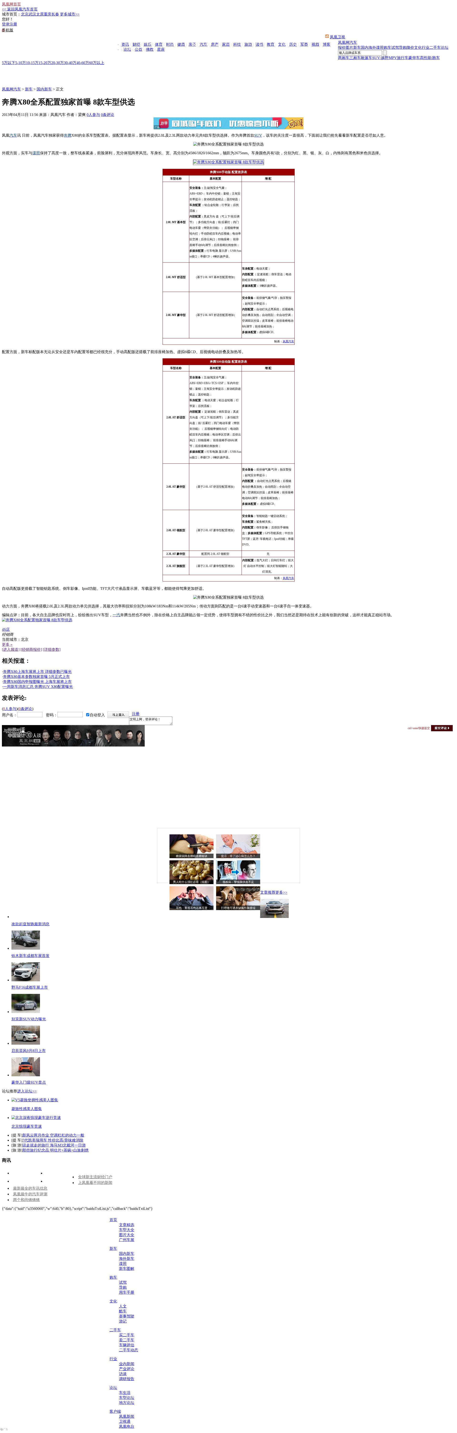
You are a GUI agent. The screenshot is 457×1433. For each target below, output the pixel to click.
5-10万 (20, 63)
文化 (282, 44)
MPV (393, 58)
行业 (425, 47)
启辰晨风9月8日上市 (28, 1051)
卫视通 (124, 1421)
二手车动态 (128, 1350)
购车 (387, 47)
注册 (13, 24)
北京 (25, 14)
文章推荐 (267, 892)
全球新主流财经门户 (95, 1177)
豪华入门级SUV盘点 (28, 1082)
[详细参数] (51, 649)
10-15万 (32, 63)
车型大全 (126, 1230)
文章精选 (126, 1225)
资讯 (125, 44)
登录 (6, 24)
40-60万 (82, 63)
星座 (161, 49)
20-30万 (57, 63)
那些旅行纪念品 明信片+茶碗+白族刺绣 (55, 1150)
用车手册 (126, 1292)
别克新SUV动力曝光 (28, 1019)
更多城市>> (69, 14)
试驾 (395, 47)
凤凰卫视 (337, 37)
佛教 (150, 49)
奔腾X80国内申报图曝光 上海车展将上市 (37, 682)
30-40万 (70, 63)
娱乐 (147, 44)
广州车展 (126, 1240)
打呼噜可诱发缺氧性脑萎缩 (238, 908)
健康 (181, 44)
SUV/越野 (380, 58)
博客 (326, 44)
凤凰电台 (126, 1426)
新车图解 (126, 1269)
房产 (215, 44)
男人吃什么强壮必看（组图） (191, 882)
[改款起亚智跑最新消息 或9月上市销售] (274, 917)
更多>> (281, 892)
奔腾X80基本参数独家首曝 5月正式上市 (36, 677)
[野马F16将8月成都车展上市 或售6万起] (25, 980)
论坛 (127, 49)
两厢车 (343, 58)
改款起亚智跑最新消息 (30, 924)
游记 (123, 1321)
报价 (342, 47)
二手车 (435, 47)
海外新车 (126, 1259)
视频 (315, 44)
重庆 (47, 14)
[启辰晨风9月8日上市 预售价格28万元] (25, 1043)
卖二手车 (126, 1340)
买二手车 (126, 1335)
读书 (259, 44)
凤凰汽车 (288, 341)
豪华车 (414, 58)
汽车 (203, 44)
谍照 (380, 47)
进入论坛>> (27, 1091)
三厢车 (355, 58)
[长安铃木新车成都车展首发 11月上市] (25, 948)
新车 (357, 47)
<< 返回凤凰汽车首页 (20, 9)
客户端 (115, 1411)
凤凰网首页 (11, 4)
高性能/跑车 (430, 58)
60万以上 (96, 63)
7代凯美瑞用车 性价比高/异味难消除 (52, 1140)
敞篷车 (366, 58)
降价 (410, 47)
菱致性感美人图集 (26, 1109)
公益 (138, 49)
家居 (226, 44)
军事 (304, 44)
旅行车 (402, 58)
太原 (40, 14)
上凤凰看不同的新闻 (95, 1183)
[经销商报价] (31, 649)
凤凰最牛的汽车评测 (30, 1194)
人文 (123, 1306)
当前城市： (11, 639)
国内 (364, 47)
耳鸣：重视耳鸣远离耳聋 (191, 908)
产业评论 (126, 1369)
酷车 (123, 1311)
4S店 (6, 629)
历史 (293, 44)
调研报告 (126, 1379)
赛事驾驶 (126, 1316)
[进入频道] (11, 649)
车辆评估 (126, 1345)
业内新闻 (126, 1364)
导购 (403, 47)
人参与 (93, 115)
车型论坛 (126, 1398)
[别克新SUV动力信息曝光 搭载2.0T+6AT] (25, 1012)
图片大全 (126, 1235)
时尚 (170, 44)
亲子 (192, 44)
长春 (55, 14)
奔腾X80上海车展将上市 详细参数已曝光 (37, 672)
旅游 (248, 44)
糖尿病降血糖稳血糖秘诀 (191, 856)
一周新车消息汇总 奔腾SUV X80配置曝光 (38, 687)
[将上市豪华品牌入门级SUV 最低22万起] (25, 1075)
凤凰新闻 (126, 1416)
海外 (372, 47)
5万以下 (8, 63)
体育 (159, 44)
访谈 (123, 1374)
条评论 (107, 115)
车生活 (124, 1393)
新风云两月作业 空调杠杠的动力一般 (53, 1135)
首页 (113, 1220)
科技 (237, 44)
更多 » (7, 644)
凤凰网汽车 (347, 42)
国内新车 (44, 89)
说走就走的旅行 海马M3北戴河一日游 (54, 1145)
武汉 (32, 14)
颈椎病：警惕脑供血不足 (238, 882)
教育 (270, 44)
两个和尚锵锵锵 (26, 1200)
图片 (349, 47)
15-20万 (45, 63)
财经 (136, 44)
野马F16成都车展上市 (29, 987)
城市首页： (11, 14)
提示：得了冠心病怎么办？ (238, 856)
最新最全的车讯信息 (30, 1188)
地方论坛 (126, 1403)
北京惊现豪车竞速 (26, 1126)
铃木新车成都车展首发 (30, 956)
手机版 (7, 30)
